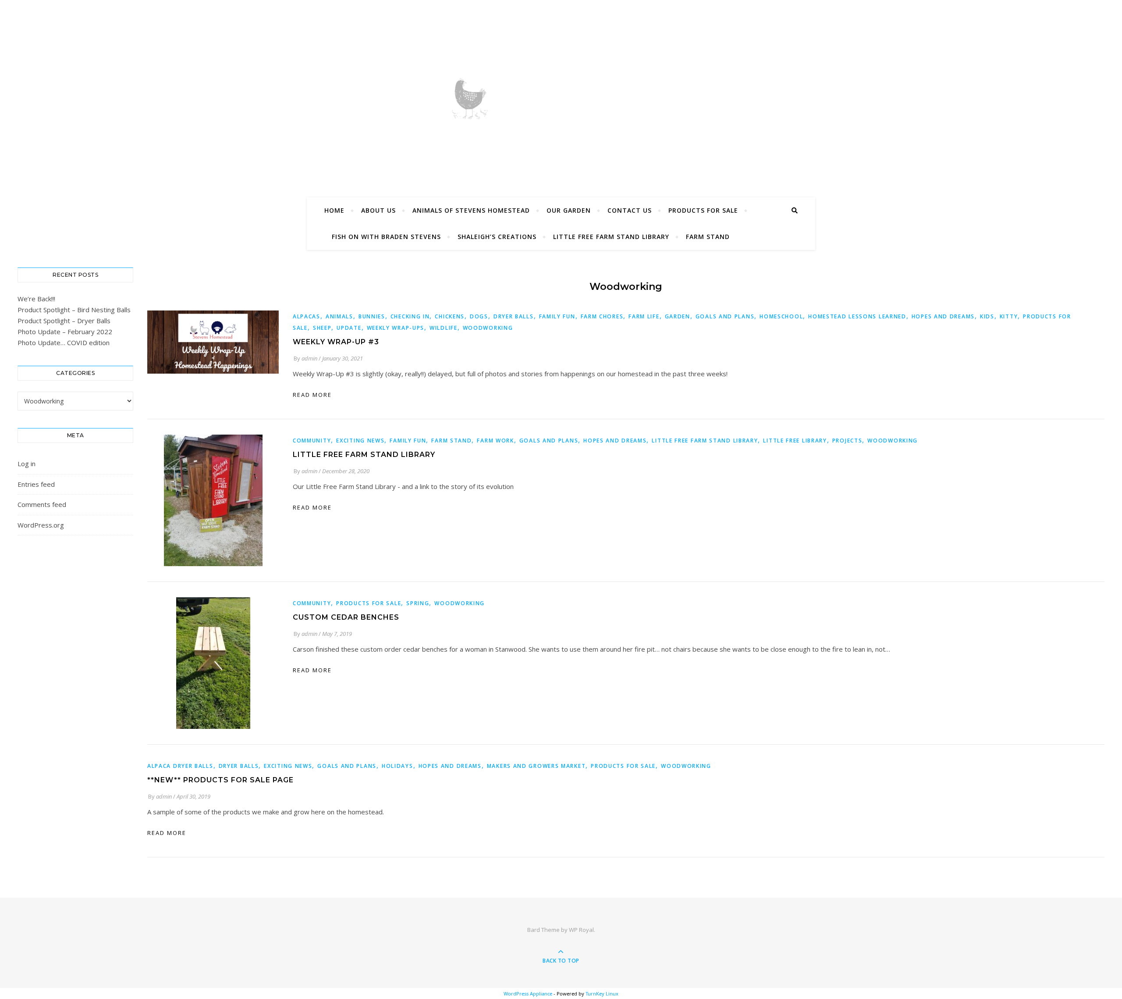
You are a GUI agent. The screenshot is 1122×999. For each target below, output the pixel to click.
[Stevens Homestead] (561, 96)
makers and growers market (536, 766)
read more (312, 395)
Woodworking (488, 328)
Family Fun (557, 316)
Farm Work (495, 440)
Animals (339, 316)
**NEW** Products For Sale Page (220, 780)
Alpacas (306, 316)
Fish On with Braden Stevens (386, 236)
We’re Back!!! (36, 298)
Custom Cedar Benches (346, 617)
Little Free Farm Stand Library (611, 236)
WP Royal (581, 930)
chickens (450, 316)
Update (349, 328)
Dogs (479, 316)
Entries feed (36, 484)
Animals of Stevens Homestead (471, 210)
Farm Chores (602, 316)
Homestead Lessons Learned (857, 316)
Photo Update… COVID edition (64, 342)
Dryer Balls (514, 316)
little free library (795, 440)
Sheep (322, 328)
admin (309, 358)
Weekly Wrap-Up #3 (336, 342)
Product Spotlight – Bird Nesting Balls (74, 309)
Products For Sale (703, 210)
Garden (677, 316)
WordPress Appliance (528, 993)
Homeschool (781, 316)
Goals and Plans (725, 316)
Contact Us (629, 210)
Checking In (410, 316)
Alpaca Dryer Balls (180, 766)
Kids (987, 316)
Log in (27, 463)
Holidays (397, 766)
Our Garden (569, 210)
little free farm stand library (705, 440)
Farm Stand (708, 236)
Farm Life (643, 316)
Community (312, 440)
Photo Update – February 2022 (65, 331)
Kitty (1009, 316)
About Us (378, 210)
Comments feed (42, 504)
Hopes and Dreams (943, 316)
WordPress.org (41, 525)
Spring (417, 603)
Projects (847, 440)
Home (334, 210)
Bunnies (372, 316)
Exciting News (360, 440)
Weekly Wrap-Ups (396, 328)
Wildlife (444, 328)
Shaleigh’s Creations (497, 236)
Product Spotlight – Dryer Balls (64, 320)
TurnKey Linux (602, 993)
